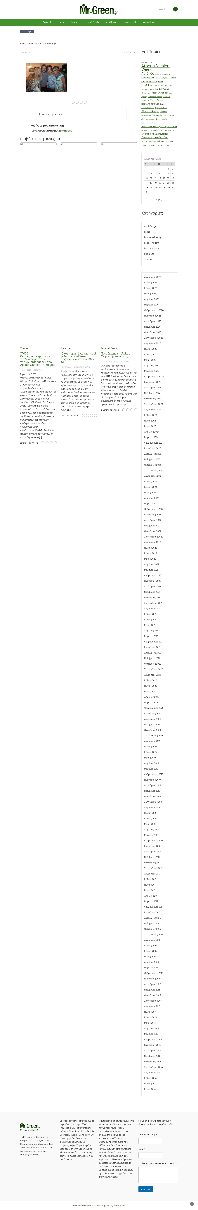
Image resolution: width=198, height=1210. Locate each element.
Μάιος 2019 (150, 757)
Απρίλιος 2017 (151, 895)
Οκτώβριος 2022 (152, 531)
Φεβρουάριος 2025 (154, 376)
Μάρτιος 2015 (151, 1033)
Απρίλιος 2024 (151, 431)
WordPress (89, 1205)
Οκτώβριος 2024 (152, 398)
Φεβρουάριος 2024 (154, 442)
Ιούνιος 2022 (150, 553)
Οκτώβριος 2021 (152, 597)
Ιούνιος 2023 (150, 486)
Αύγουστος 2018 (152, 807)
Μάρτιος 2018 (151, 835)
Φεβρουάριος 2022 (154, 575)
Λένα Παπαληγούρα (147, 119)
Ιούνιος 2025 (150, 354)
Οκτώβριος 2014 (152, 1061)
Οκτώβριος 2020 (152, 663)
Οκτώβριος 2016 (152, 928)
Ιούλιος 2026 (150, 282)
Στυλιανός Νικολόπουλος (154, 137)
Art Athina (148, 62)
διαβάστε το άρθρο (29, 443)
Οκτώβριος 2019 (152, 730)
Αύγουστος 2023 (152, 475)
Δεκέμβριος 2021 (152, 586)
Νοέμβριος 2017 (152, 857)
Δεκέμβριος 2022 (152, 520)
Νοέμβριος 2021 (152, 591)
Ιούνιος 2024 (150, 420)
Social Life (47, 22)
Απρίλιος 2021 (151, 630)
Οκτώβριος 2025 (152, 332)
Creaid (158, 78)
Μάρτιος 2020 (151, 702)
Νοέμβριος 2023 (152, 459)
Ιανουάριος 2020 (152, 713)
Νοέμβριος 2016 (152, 923)
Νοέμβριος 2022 (152, 525)
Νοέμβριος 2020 (152, 658)
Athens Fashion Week (155, 67)
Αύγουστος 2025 (152, 343)
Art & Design (110, 22)
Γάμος (163, 104)
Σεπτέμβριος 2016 (153, 934)
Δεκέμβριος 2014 (152, 1050)
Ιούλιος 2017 (150, 879)
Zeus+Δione (156, 100)
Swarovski (166, 97)
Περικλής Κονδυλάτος (150, 130)
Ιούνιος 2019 (150, 752)
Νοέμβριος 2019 (152, 724)
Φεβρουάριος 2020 (154, 707)
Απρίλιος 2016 (151, 962)
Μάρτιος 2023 (151, 503)
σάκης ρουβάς (163, 145)
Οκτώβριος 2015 (152, 995)
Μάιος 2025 (150, 359)
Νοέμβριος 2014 (152, 1056)
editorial (172, 78)
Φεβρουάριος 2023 (154, 509)
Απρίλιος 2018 (151, 829)
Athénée (147, 73)
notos (171, 93)
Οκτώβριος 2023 (152, 464)
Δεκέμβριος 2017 (152, 851)
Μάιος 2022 (150, 558)
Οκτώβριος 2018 (152, 796)
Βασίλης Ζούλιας (150, 103)
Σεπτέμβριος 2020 (153, 669)
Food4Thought (129, 22)
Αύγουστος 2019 (152, 741)
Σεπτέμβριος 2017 (153, 868)
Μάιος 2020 (150, 691)
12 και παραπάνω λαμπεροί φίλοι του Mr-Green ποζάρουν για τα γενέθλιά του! (78, 358)
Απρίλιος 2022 (151, 564)
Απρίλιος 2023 (151, 498)
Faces (61, 22)
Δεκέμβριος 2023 (152, 453)
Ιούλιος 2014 (150, 1078)
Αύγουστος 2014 (152, 1072)
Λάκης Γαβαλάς (169, 115)
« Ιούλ (159, 199)
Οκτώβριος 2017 (152, 862)
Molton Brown (146, 93)
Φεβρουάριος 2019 (153, 774)
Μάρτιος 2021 (151, 636)
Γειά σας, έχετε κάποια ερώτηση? (157, 1163)
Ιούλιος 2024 (150, 415)
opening (144, 97)
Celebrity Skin (147, 77)
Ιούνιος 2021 (150, 619)
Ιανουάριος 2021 (152, 647)
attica (157, 74)
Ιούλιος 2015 (150, 1011)
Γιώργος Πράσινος (51, 114)
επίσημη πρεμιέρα (165, 141)
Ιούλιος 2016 (150, 945)
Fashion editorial (149, 81)
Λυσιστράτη (38, 370)
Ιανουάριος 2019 (152, 779)
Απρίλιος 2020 (151, 696)
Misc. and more (149, 22)
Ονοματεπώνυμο (148, 1134)
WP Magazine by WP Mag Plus (111, 1205)
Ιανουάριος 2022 (152, 580)
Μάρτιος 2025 (151, 370)
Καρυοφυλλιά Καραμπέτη (152, 115)
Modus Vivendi (162, 89)
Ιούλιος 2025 (150, 348)
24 (146, 187)
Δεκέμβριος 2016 (152, 917)
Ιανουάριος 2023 (152, 514)
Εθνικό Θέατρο (150, 111)
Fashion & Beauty (91, 22)
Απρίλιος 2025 (151, 365)
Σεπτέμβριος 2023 (153, 470)
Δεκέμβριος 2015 (152, 984)
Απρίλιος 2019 (151, 763)
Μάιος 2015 (150, 1022)
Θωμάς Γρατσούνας (122, 361)
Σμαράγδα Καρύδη (167, 130)
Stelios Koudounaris (155, 97)
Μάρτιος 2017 (151, 901)
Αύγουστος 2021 (152, 608)
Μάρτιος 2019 (151, 768)
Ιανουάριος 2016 (152, 978)
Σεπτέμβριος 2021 (153, 602)
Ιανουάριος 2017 (152, 912)
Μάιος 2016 (150, 956)
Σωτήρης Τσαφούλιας (148, 141)
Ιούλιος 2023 (150, 481)
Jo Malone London (152, 85)
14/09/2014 (26, 52)
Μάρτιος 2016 (151, 967)
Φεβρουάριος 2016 (153, 973)
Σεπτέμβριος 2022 (153, 536)
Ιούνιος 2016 (150, 951)
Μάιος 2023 (150, 492)
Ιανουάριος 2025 (152, 382)
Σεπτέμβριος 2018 (153, 801)
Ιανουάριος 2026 (152, 315)
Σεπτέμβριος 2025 (153, 337)
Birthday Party (165, 74)
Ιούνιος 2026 (150, 288)
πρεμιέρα (151, 145)
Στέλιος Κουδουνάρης (154, 134)
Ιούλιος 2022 (150, 547)
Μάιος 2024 (150, 426)
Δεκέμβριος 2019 (152, 719)
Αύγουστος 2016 (152, 939)
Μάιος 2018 (150, 823)
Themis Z (145, 100)
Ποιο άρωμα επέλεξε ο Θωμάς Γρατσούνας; (115, 355)
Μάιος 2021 (150, 625)
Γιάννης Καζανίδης (147, 108)
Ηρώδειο (163, 111)
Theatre (73, 22)
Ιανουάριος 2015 (152, 1044)
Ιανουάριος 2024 (152, 448)
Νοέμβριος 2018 (152, 790)
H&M (160, 81)
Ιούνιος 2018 (150, 818)
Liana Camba (168, 85)
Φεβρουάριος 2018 (153, 840)
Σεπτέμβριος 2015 (153, 1000)
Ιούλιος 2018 (150, 812)
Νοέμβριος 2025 (152, 326)
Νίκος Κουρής (161, 119)
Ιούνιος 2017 (150, 884)
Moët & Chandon (160, 92)
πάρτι (143, 145)
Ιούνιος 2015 (150, 1017)
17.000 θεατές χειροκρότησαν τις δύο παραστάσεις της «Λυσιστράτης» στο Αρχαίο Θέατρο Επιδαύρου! (38, 359)
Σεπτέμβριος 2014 (153, 1067)
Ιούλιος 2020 (150, 680)
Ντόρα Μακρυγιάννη (148, 123)
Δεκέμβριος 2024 (152, 387)
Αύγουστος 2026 (152, 277)
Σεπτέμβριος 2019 (153, 735)
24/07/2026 (66, 367)
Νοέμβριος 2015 (152, 989)
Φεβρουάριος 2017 (153, 906)
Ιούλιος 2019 (150, 746)
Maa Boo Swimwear (147, 89)
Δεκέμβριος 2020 (152, 652)
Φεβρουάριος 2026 (154, 310)
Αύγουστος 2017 (152, 873)
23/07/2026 (107, 361)
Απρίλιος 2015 (151, 1028)
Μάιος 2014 (150, 1089)
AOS (142, 62)
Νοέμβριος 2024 (152, 393)
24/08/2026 (26, 370)
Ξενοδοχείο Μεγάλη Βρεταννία (159, 126)
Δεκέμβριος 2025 (152, 321)
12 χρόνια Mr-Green (82, 367)
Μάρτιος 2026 (151, 304)
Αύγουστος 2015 (152, 1006)
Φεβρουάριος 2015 (153, 1039)
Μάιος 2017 (150, 890)
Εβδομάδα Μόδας (161, 108)
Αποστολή (145, 1189)
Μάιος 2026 (150, 293)
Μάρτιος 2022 (151, 569)
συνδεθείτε (66, 130)
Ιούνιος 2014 (150, 1083)
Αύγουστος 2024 (152, 409)
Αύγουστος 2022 (152, 542)
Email (141, 1149)
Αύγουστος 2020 (152, 674)
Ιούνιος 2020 (150, 685)
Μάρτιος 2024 (151, 437)
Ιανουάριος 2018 (152, 846)
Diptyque (164, 78)
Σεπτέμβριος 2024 (153, 404)
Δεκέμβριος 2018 (152, 785)
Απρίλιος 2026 (151, 299)
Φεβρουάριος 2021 (153, 641)
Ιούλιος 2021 (150, 614)
